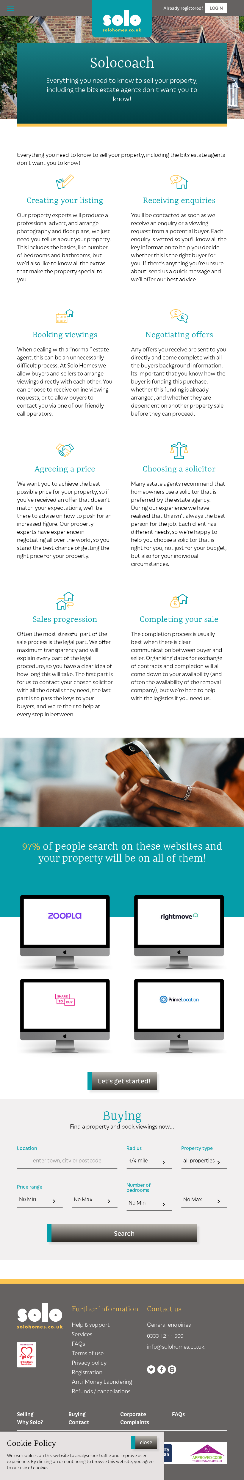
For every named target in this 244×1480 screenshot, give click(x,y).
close (146, 1442)
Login (216, 8)
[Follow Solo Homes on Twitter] (151, 1369)
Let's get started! (124, 1080)
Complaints (134, 1422)
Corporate (133, 1414)
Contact (78, 1422)
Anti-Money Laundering (102, 1381)
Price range (29, 1186)
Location (27, 1148)
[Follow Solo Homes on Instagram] (172, 1369)
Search (124, 1233)
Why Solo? (30, 1422)
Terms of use (88, 1353)
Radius (134, 1148)
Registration (87, 1372)
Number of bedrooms (138, 1187)
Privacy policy (89, 1362)
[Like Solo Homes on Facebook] (161, 1369)
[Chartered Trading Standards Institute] (207, 1453)
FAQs (78, 1343)
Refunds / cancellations (101, 1391)
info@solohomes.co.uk (175, 1346)
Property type (197, 1148)
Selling (25, 1414)
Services (82, 1334)
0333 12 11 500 (165, 1335)
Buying (77, 1414)
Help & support (91, 1324)
